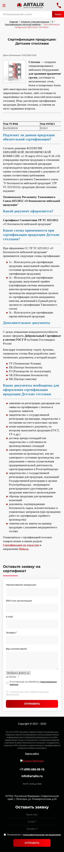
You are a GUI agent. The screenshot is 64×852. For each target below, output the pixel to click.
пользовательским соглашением (42, 834)
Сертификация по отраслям (21, 545)
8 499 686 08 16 (59, 6)
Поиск (58, 14)
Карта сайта (32, 753)
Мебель (24, 548)
